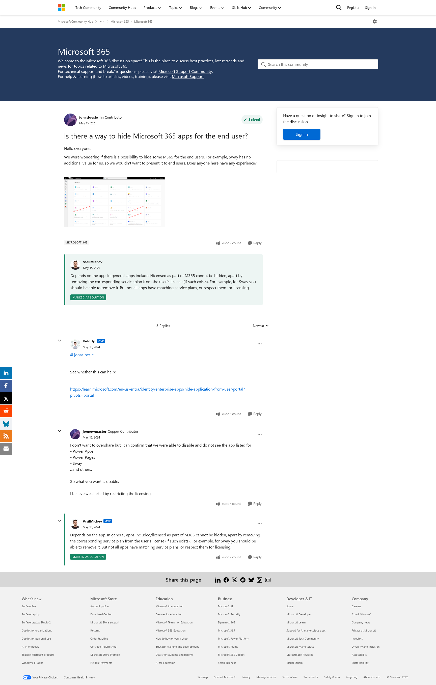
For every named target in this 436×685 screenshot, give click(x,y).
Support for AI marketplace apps (306, 630)
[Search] (339, 8)
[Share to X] (234, 579)
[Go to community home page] (61, 7)
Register (353, 7)
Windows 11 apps (32, 663)
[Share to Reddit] (243, 579)
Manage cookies (266, 677)
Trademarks (311, 677)
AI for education (165, 663)
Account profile (99, 606)
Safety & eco (332, 677)
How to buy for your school (172, 638)
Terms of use (289, 677)
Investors (357, 638)
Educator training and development (177, 646)
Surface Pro (29, 606)
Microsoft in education (169, 606)
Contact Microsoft (225, 677)
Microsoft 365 (120, 21)
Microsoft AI (225, 606)
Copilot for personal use (36, 638)
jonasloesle (88, 117)
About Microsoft (361, 614)
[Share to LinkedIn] (218, 579)
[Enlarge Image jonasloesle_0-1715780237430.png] (114, 202)
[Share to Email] (267, 579)
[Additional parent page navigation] (102, 21)
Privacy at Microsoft (364, 630)
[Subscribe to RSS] (259, 579)
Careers (356, 606)
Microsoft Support (188, 76)
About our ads (371, 677)
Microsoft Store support (104, 622)
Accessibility (359, 654)
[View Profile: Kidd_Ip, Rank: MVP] (75, 344)
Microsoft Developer (298, 614)
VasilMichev (92, 261)
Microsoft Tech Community (302, 638)
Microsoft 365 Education (170, 630)
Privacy (246, 677)
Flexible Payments (101, 663)
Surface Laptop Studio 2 (36, 622)
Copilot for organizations (37, 630)
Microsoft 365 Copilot (231, 654)
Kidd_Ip (89, 341)
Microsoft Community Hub (75, 21)
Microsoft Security (229, 614)
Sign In (370, 7)
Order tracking (99, 638)
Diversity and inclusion (365, 646)
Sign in (302, 134)
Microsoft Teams (228, 646)
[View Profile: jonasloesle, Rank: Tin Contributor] (70, 120)
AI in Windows (30, 646)
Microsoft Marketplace (300, 646)
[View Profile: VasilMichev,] (75, 265)
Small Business (227, 663)
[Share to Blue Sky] (251, 579)
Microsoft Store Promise (105, 654)
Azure (289, 606)
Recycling (351, 677)
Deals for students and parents (175, 654)
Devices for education (169, 614)
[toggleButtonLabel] (374, 21)
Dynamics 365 (226, 622)
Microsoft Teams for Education (174, 622)
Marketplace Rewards (299, 654)
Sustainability (360, 663)
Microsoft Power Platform (233, 638)
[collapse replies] (60, 341)
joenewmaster (94, 431)
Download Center (101, 614)
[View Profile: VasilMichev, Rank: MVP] (75, 524)
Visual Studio (294, 663)
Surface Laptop (31, 614)
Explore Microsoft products (38, 654)
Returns (95, 630)
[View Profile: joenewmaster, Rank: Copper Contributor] (75, 434)
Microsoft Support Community (185, 71)
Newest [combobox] (261, 325)
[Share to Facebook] (226, 579)
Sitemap (203, 677)
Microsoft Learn (296, 622)
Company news (361, 622)
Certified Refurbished (103, 646)
